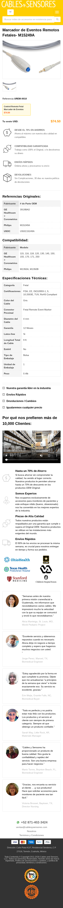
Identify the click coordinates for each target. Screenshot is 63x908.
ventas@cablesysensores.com (31, 827)
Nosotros (31, 831)
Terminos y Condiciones (31, 835)
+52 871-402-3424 (34, 822)
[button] (31, 388)
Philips (7, 225)
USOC (7, 231)
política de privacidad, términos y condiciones (37, 862)
